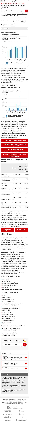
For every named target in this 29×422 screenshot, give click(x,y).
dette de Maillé (20, 79)
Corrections (7, 403)
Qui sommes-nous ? (7, 399)
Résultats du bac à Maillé (9, 330)
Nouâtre (9, 14)
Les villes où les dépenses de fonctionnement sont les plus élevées (14, 150)
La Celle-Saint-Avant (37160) (10, 283)
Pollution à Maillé (6, 322)
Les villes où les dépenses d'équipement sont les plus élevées (15, 155)
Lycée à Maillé (6, 310)
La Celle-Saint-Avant (22, 14)
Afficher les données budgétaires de (10, 21)
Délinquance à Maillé (7, 320)
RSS (26, 402)
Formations (6, 353)
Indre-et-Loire (16, 3)
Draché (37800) (6, 281)
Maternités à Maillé (7, 314)
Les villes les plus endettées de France (15, 140)
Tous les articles (20, 402)
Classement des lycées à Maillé (10, 308)
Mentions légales (13, 403)
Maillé (23, 3)
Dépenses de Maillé (8, 230)
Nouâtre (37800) (7, 279)
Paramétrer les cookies (7, 402)
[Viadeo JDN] (21, 417)
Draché (14, 14)
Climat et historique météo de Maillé (12, 303)
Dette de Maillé (21, 230)
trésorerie (16, 220)
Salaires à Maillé (6, 297)
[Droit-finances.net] (21, 414)
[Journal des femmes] (7, 411)
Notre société (19, 399)
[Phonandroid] (21, 420)
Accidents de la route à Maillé (10, 306)
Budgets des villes (7, 3)
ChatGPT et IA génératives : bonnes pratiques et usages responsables (12, 358)
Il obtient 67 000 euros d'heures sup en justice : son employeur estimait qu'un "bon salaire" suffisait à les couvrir (13, 390)
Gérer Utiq (15, 402)
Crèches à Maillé (6, 312)
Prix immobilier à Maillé (8, 299)
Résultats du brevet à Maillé (9, 333)
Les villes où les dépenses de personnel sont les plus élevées (15, 145)
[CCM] (21, 411)
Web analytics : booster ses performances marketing (10, 363)
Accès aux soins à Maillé (8, 318)
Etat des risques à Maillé (8, 316)
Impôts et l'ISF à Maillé (8, 301)
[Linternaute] (7, 414)
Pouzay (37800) (6, 287)
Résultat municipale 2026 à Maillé (11, 328)
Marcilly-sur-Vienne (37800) (10, 285)
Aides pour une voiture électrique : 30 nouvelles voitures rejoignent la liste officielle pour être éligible (13, 382)
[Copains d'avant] (7, 417)
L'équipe (14, 399)
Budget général (5, 28)
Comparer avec (5, 24)
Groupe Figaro (21, 403)
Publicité (24, 399)
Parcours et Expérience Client (10, 368)
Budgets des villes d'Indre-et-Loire (12, 289)
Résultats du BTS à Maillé (9, 335)
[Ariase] (7, 420)
